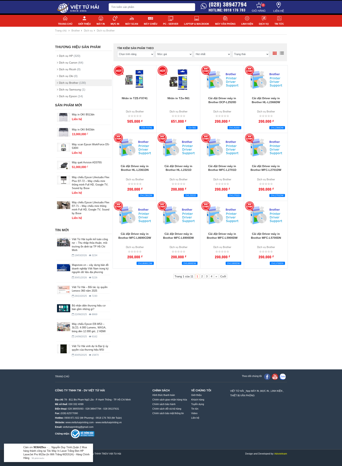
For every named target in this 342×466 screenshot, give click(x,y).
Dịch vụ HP (69, 55)
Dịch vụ (264, 24)
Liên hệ (278, 10)
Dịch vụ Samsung (72, 89)
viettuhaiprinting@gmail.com (78, 427)
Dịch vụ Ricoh (70, 69)
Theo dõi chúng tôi (252, 376)
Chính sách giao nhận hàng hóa (169, 399)
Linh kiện (247, 24)
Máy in (101, 24)
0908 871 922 (71, 418)
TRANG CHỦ (62, 376)
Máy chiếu (150, 24)
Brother (75, 30)
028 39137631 (111, 408)
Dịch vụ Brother (106, 30)
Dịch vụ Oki (68, 76)
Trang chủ (65, 24)
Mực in (115, 24)
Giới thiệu (84, 24)
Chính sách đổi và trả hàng (166, 408)
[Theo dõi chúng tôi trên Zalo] (282, 376)
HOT (118, 71)
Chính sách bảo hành (164, 404)
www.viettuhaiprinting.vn (109, 422)
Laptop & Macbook (196, 24)
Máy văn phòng (225, 24)
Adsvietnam (280, 453)
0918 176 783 (103, 418)
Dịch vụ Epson (71, 96)
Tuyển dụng (197, 404)
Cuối (223, 276)
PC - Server (170, 24)
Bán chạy (206, 71)
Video (194, 413)
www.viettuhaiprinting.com (80, 422)
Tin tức (279, 24)
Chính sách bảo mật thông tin (168, 413)
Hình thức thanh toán (163, 395)
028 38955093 (76, 408)
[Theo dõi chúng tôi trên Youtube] (275, 376)
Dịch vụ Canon (71, 62)
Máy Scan (131, 24)
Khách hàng (197, 399)
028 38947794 (93, 408)
